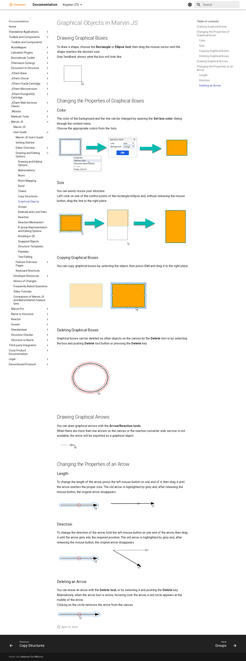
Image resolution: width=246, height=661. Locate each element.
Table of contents (208, 21)
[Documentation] (17, 4)
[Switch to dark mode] (190, 4)
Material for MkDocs (32, 656)
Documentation (19, 21)
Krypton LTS (71, 5)
